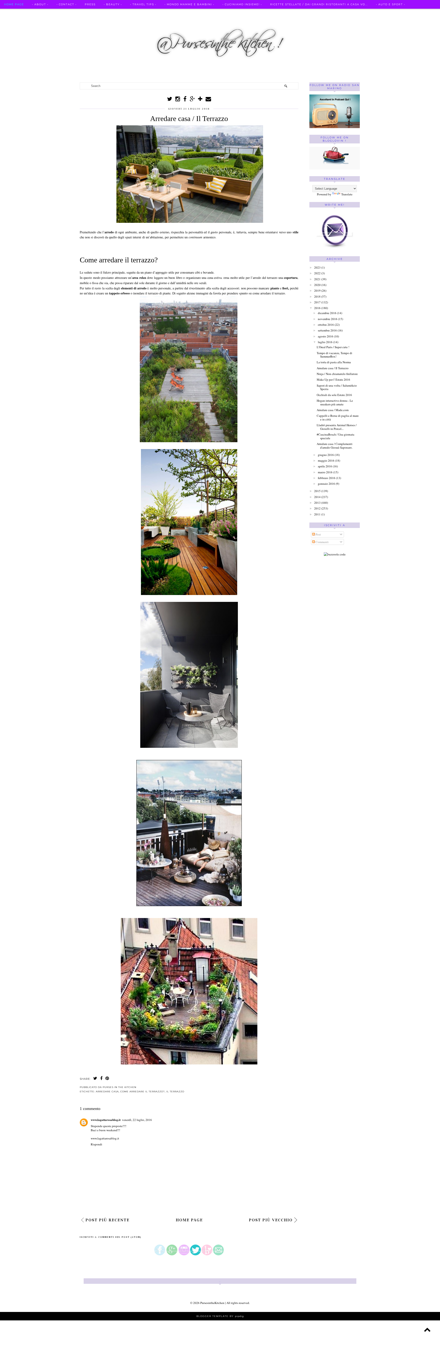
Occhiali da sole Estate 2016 (334, 395)
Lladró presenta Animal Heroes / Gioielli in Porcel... (337, 427)
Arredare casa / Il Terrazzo (333, 368)
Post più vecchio (271, 1219)
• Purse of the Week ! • (73, 13)
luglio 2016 (325, 342)
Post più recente (107, 1219)
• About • (40, 4)
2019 (317, 290)
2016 (317, 308)
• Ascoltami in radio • (24, 13)
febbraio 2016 (326, 478)
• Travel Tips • (143, 4)
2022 (317, 273)
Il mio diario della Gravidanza (131, 13)
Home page (14, 4)
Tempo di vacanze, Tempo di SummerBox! (334, 355)
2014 (317, 497)
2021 (317, 279)
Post (318, 534)
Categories (178, 13)
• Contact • (67, 4)
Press (90, 4)
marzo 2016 (325, 472)
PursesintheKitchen (212, 1303)
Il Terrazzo (175, 1091)
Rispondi (96, 1144)
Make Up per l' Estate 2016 (333, 379)
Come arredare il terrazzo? (142, 1091)
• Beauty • (113, 4)
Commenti (322, 542)
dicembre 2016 (327, 313)
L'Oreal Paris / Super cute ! (333, 347)
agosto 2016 (325, 336)
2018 (317, 296)
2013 (317, 503)
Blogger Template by (220, 1316)
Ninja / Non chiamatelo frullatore (337, 374)
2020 (317, 285)
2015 (317, 491)
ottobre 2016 (326, 325)
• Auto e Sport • (390, 4)
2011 (317, 514)
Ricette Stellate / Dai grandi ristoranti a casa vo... (319, 4)
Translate (346, 194)
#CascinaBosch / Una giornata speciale (335, 436)
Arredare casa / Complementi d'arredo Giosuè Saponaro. (334, 446)
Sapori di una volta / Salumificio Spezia (337, 387)
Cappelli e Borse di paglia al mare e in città (338, 417)
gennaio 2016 (326, 484)
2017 (317, 302)
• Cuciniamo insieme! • (242, 4)
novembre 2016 (327, 319)
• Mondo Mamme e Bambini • (189, 4)
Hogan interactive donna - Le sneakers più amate (335, 402)
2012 (317, 508)
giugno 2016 (326, 455)
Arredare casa (107, 1091)
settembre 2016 (327, 330)
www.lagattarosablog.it (106, 1119)
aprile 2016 (325, 466)
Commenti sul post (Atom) (119, 1237)
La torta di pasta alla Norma (334, 362)
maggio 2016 (326, 460)
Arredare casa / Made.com (333, 410)
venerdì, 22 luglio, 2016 (137, 1120)
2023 (317, 267)
